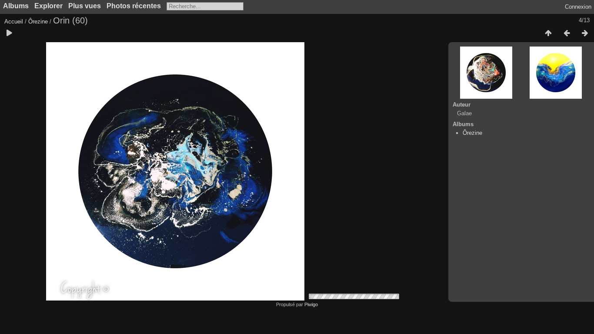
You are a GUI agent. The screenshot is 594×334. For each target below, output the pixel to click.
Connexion (578, 6)
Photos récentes (134, 6)
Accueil (13, 21)
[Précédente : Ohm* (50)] (566, 33)
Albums (16, 6)
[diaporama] (9, 33)
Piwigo (311, 304)
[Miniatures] (548, 33)
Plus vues (84, 6)
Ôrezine (38, 21)
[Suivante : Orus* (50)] (585, 33)
